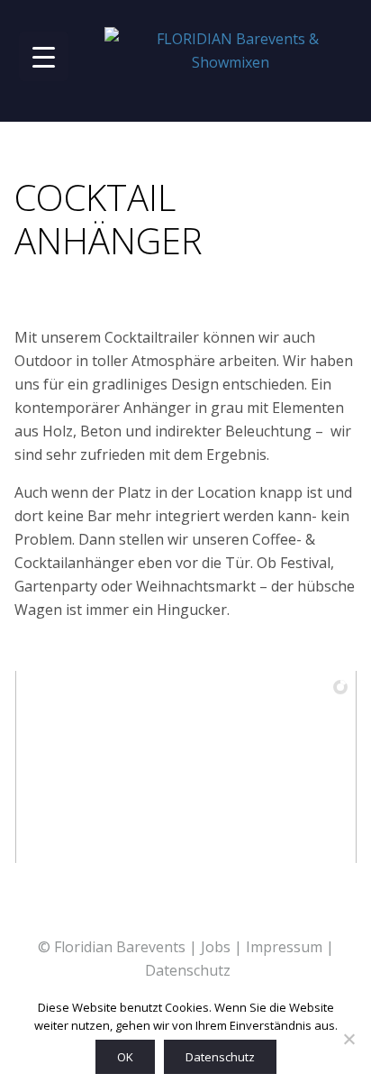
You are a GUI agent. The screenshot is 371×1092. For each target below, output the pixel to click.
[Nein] (348, 1039)
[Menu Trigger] (43, 56)
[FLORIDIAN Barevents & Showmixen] (230, 50)
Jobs (216, 947)
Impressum (284, 947)
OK (125, 1057)
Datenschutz (188, 970)
